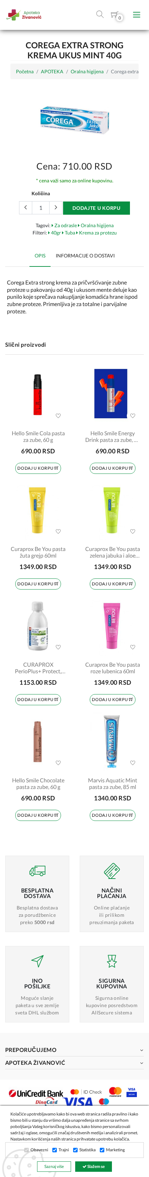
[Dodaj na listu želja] (58, 416)
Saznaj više (54, 1166)
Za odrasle (65, 225)
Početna (25, 71)
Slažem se (96, 1166)
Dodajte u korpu (96, 208)
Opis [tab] (40, 255)
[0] (115, 16)
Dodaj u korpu (35, 468)
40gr (55, 233)
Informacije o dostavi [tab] (85, 255)
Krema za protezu (97, 233)
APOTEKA (52, 71)
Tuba (69, 233)
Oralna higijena (87, 71)
